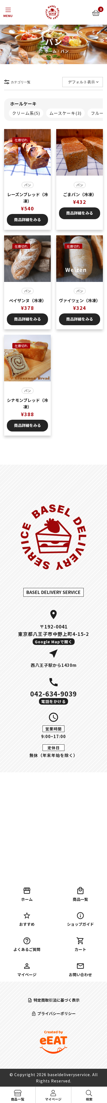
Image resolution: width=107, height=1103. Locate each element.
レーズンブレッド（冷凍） (27, 198)
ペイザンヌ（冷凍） (27, 300)
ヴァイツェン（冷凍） (79, 300)
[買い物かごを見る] (96, 12)
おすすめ (27, 924)
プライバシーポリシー (56, 1013)
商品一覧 (80, 899)
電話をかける (53, 701)
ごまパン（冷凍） (79, 194)
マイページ (26, 974)
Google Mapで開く (53, 641)
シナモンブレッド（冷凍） (27, 403)
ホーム (51, 51)
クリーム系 (26, 113)
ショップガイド (80, 924)
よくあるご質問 (26, 949)
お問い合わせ (80, 974)
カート (80, 949)
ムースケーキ (65, 113)
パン (27, 184)
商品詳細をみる (27, 219)
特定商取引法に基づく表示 (56, 1000)
